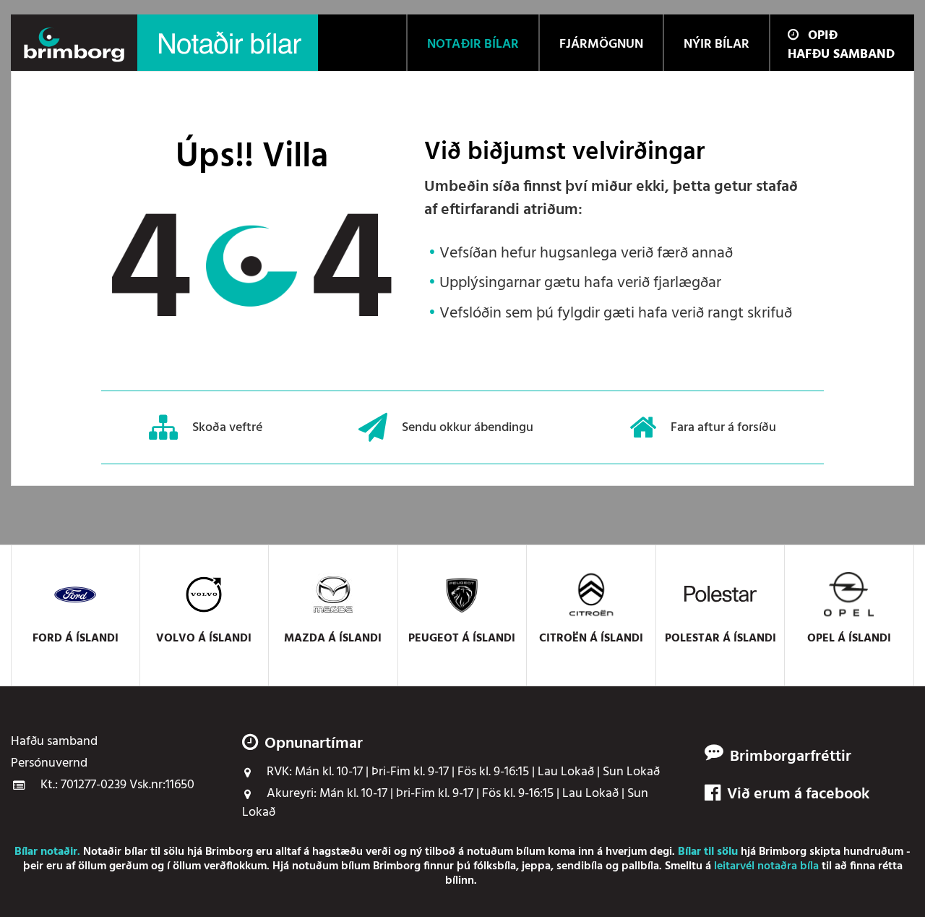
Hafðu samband (841, 54)
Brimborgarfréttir (790, 757)
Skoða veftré (227, 427)
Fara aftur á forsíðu (723, 427)
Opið (823, 35)
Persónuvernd (49, 763)
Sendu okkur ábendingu (467, 427)
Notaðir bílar (115, 852)
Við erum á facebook (798, 794)
